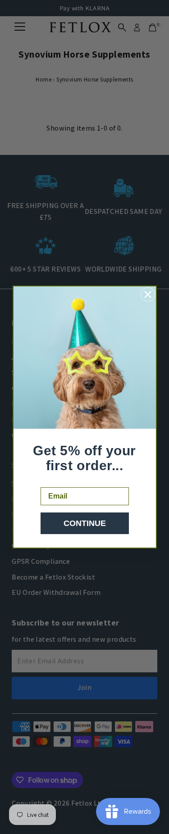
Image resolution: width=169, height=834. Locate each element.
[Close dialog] (148, 294)
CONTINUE (85, 523)
